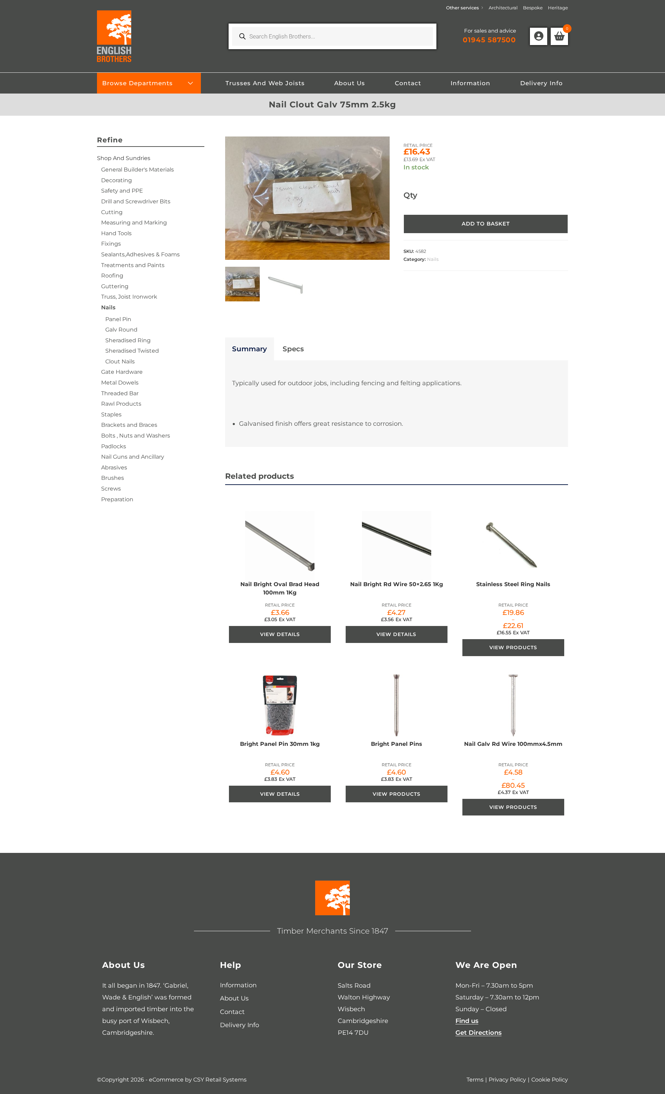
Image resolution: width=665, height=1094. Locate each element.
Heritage (558, 7)
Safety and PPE (122, 190)
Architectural (503, 7)
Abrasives (114, 467)
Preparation (117, 499)
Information (238, 985)
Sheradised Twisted (132, 350)
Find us (466, 1021)
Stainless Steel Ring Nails (513, 584)
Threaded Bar (120, 393)
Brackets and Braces (129, 425)
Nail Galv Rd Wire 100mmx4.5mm (513, 744)
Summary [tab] (249, 349)
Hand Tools (116, 233)
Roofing (112, 275)
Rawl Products (121, 403)
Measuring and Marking (134, 222)
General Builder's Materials (137, 169)
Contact (232, 1012)
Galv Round (121, 329)
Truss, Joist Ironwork (129, 296)
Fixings (111, 243)
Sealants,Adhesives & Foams (140, 254)
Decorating (116, 180)
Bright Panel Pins (396, 744)
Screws (111, 488)
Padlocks (113, 446)
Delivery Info (239, 1025)
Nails (432, 259)
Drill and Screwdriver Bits (135, 201)
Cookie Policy (549, 1079)
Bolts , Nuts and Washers (135, 435)
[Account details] (538, 36)
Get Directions (478, 1032)
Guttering (114, 286)
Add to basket (486, 223)
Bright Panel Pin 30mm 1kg (280, 744)
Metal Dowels (120, 382)
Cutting (112, 212)
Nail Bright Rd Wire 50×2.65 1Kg (396, 584)
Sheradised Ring (128, 340)
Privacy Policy (507, 1079)
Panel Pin (118, 319)
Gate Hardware (122, 372)
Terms (475, 1079)
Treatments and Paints (133, 265)
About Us (234, 998)
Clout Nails (120, 361)
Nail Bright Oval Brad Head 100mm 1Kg (279, 588)
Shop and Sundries (123, 158)
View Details (280, 634)
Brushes (112, 478)
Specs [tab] (293, 349)
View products (513, 647)
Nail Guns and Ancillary (132, 456)
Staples (111, 414)
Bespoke (533, 7)
